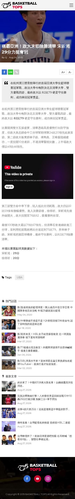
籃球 (5, 39)
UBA (14, 39)
